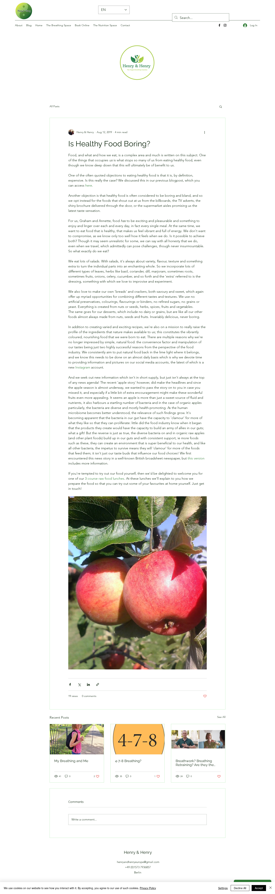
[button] (220, 106)
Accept (259, 888)
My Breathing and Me (71, 761)
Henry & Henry (138, 852)
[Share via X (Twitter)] (79, 684)
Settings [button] (223, 888)
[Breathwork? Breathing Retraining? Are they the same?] (198, 739)
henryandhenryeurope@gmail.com (138, 862)
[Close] (270, 888)
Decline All (240, 888)
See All (221, 717)
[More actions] (204, 132)
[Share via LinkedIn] (88, 684)
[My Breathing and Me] (77, 739)
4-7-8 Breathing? (128, 761)
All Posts (54, 106)
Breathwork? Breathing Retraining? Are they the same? (195, 763)
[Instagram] (225, 25)
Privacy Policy (148, 888)
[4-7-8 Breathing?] (138, 739)
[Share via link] (97, 684)
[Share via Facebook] (70, 684)
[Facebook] (219, 25)
